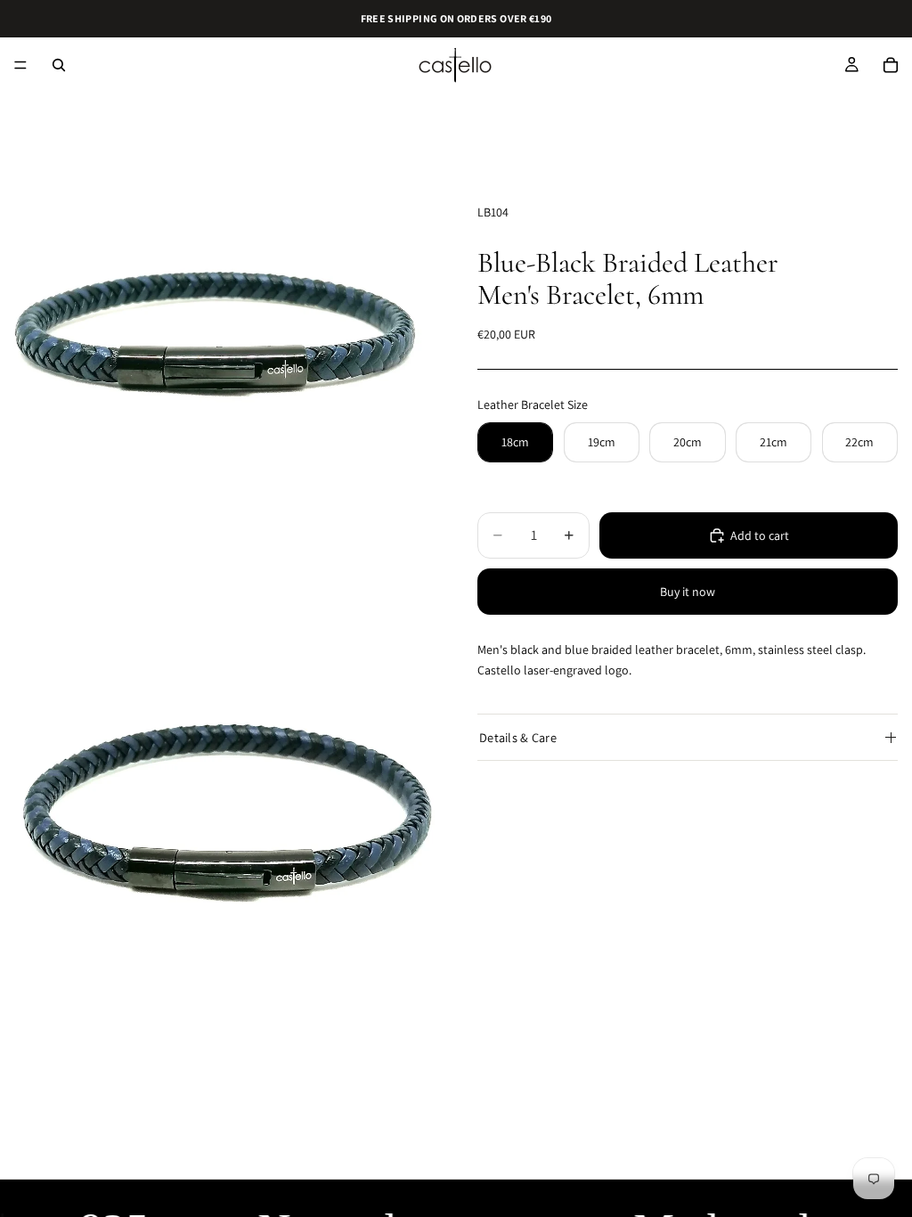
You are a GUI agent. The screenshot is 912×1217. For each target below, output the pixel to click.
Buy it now (687, 592)
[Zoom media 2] (217, 800)
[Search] (58, 65)
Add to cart (759, 535)
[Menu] (20, 65)
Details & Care (518, 737)
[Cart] (890, 65)
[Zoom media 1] (217, 344)
